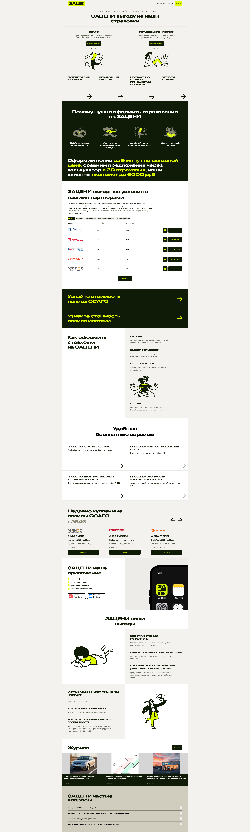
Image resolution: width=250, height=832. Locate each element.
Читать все (177, 747)
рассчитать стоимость (93, 43)
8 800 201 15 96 (161, 3)
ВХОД (168, 3)
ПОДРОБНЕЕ (94, 48)
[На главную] (76, 3)
